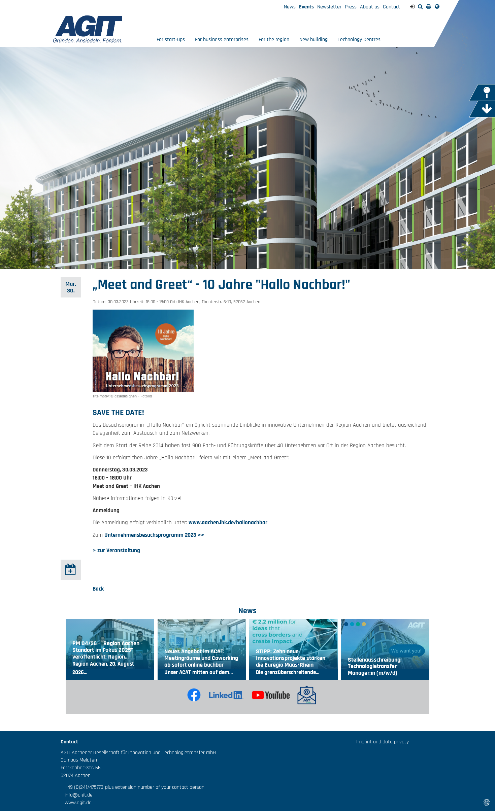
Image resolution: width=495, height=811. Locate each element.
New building (313, 39)
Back (98, 589)
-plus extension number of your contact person (153, 787)
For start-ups (171, 39)
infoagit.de (77, 795)
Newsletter (329, 6)
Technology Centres (359, 39)
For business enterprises (222, 39)
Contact (391, 6)
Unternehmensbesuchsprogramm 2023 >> (154, 535)
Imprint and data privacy (382, 741)
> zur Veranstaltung (116, 550)
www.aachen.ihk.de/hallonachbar (228, 522)
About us (370, 6)
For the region (274, 39)
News (290, 6)
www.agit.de (76, 802)
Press (351, 6)
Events (306, 6)
